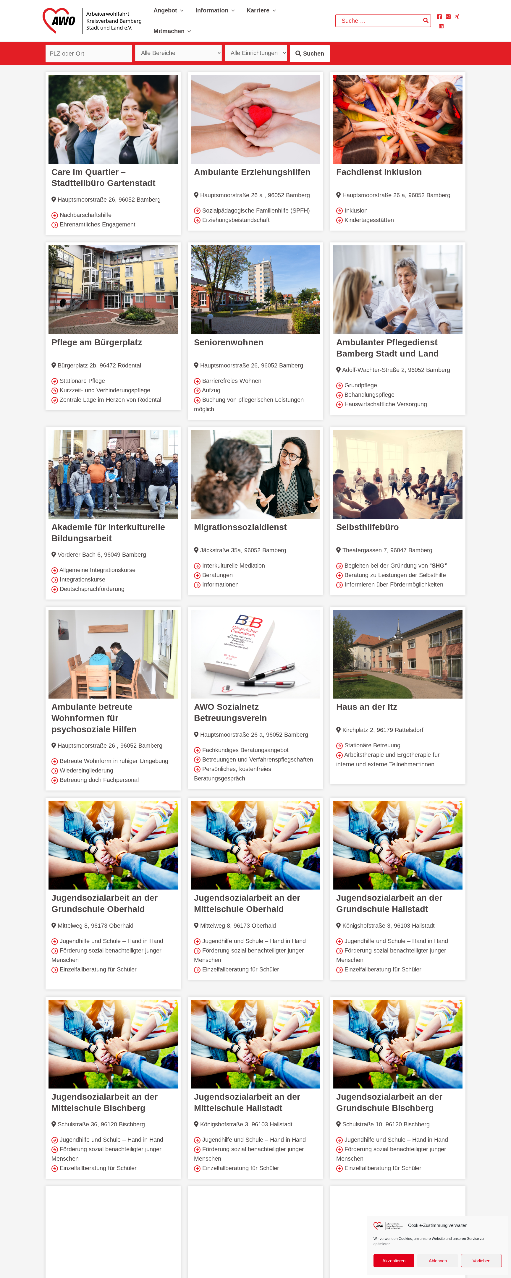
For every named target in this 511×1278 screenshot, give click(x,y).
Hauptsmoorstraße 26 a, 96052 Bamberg (395, 195)
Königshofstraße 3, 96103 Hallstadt (388, 925)
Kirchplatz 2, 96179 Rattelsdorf (382, 730)
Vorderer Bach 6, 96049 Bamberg (101, 554)
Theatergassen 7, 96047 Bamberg (386, 550)
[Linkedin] (441, 26)
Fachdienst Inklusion (379, 172)
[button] (180, 10)
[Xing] (457, 16)
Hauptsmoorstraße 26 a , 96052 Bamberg (254, 195)
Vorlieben (481, 1260)
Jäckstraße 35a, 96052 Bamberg (242, 550)
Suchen (312, 53)
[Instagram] (448, 16)
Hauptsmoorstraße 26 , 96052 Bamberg (109, 745)
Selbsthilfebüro (367, 527)
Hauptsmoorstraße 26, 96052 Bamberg (108, 199)
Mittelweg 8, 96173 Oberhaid (94, 925)
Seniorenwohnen (228, 342)
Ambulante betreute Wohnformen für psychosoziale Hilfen (94, 718)
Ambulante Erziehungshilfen (252, 172)
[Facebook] (439, 16)
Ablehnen (438, 1260)
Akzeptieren (393, 1260)
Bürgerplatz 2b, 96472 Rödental (98, 365)
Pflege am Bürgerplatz (96, 342)
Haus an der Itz (366, 707)
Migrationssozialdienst (240, 527)
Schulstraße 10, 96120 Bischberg (385, 1124)
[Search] (426, 21)
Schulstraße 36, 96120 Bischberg (100, 1124)
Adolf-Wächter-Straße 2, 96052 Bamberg (395, 370)
